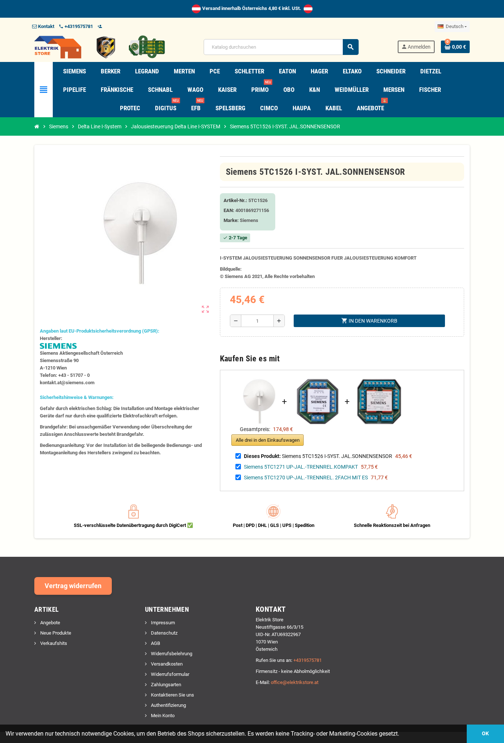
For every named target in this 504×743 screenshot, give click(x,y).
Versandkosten (166, 664)
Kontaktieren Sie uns (172, 695)
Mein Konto (162, 715)
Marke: (231, 220)
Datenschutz (163, 633)
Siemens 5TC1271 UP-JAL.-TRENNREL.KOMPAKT (301, 467)
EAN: (229, 210)
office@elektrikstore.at (294, 682)
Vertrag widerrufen (73, 586)
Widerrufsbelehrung (171, 653)
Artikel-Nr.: (235, 200)
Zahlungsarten (165, 684)
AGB (155, 643)
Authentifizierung (168, 705)
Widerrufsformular (169, 674)
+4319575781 (307, 660)
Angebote (49, 622)
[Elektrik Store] (99, 46)
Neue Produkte (55, 633)
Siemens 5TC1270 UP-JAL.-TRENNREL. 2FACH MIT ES (306, 477)
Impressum (162, 622)
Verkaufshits (53, 643)
